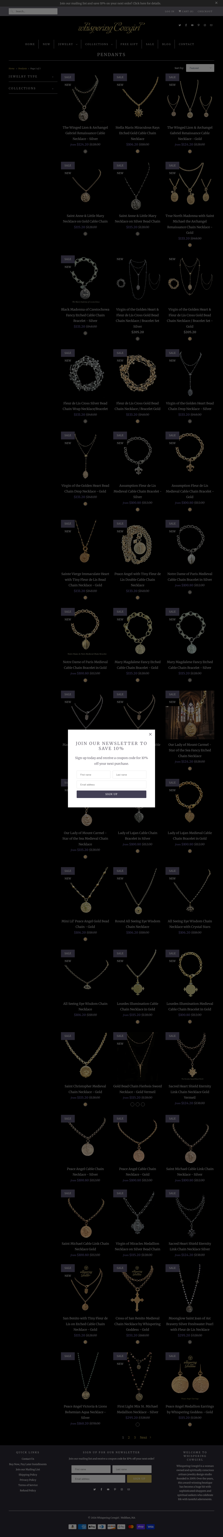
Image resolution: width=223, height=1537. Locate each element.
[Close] (150, 734)
